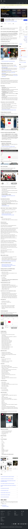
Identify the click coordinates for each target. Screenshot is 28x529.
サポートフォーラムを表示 (22, 62)
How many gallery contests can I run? (5, 492)
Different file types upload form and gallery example (8, 146)
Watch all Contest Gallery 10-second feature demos (8, 61)
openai (26, 39)
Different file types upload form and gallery (7, 264)
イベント (22, 512)
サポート (26, 23)
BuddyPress (2, 520)
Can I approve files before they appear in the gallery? (7, 476)
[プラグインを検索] (8, 7)
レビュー (5, 23)
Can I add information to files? (4, 490)
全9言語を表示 (25, 36)
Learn (15, 511)
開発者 (15, 513)
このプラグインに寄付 (22, 68)
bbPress (2, 519)
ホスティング (2, 513)
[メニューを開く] (27, 1)
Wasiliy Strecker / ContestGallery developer (5, 506)
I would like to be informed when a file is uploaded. (7, 478)
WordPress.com (3, 517)
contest (24, 39)
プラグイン (9, 513)
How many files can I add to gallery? (5, 494)
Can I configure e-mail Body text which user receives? (7, 483)
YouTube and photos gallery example (6, 213)
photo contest (25, 40)
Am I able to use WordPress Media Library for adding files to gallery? (8, 485)
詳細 (1, 23)
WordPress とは (3, 511)
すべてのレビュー (25, 56)
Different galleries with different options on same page (8, 265)
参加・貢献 (22, 511)
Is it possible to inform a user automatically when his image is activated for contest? (8, 481)
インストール (9, 23)
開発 (13, 23)
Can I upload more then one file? (5, 488)
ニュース (2, 512)
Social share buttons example (5, 205)
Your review (20, 56)
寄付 (22, 513)
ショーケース (9, 511)
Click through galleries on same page (6, 266)
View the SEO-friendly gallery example (6, 70)
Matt (2, 518)
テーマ (8, 512)
